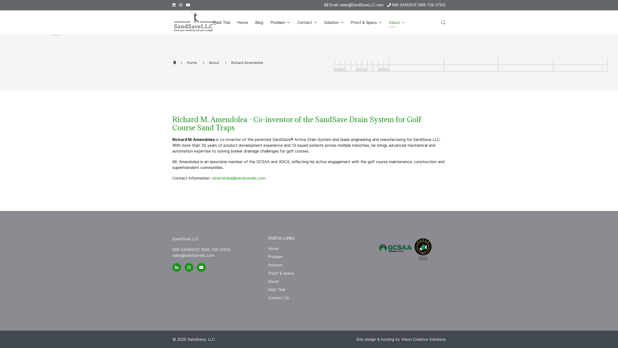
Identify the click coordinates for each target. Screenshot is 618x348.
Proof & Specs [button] (364, 22)
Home (242, 22)
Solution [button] (331, 22)
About (273, 281)
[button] (443, 22)
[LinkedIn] (174, 5)
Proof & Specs (281, 273)
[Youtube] (188, 5)
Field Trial (221, 22)
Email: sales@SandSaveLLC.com (356, 5)
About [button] (394, 22)
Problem (275, 256)
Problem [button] (277, 22)
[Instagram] (180, 5)
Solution (275, 265)
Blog (259, 22)
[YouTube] (201, 267)
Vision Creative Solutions (423, 339)
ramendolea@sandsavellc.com (239, 178)
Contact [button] (304, 22)
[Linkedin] (176, 267)
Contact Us (278, 297)
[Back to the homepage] (195, 22)
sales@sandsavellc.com (193, 255)
